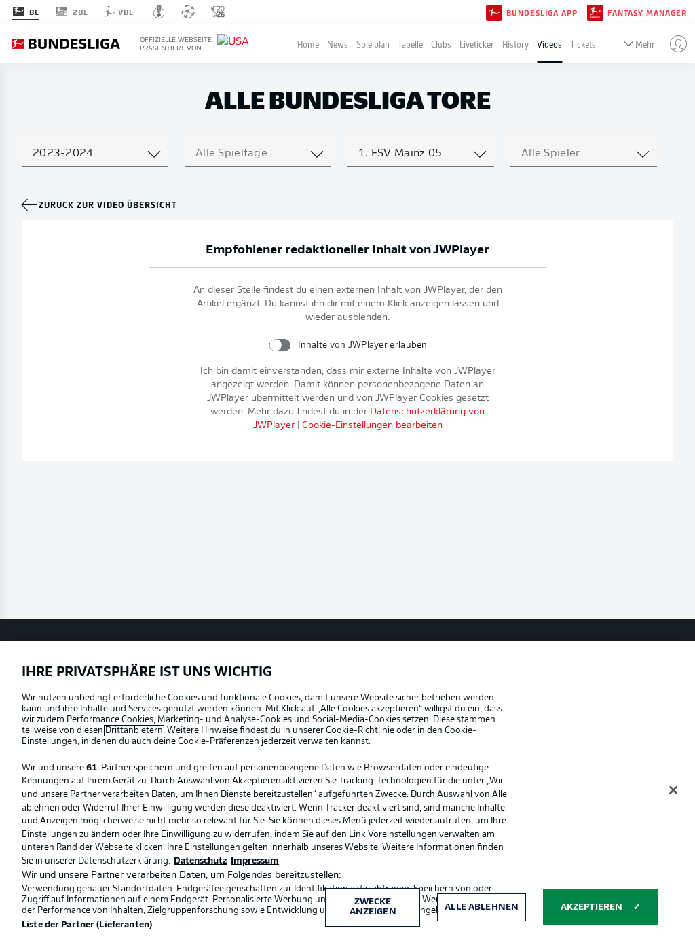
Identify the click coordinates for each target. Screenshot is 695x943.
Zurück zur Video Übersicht (108, 204)
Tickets (583, 43)
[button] (673, 43)
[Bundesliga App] (494, 11)
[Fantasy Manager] (595, 11)
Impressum (255, 861)
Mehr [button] (645, 43)
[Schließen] (673, 790)
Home (308, 43)
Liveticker (476, 43)
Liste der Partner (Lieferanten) (87, 925)
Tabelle (410, 43)
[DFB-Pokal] (159, 11)
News (337, 43)
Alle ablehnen (482, 907)
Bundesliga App (542, 12)
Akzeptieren (591, 907)
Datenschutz (200, 861)
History (515, 43)
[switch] (279, 344)
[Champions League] (188, 11)
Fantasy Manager (647, 12)
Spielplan (373, 43)
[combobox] (95, 153)
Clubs (441, 43)
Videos (549, 43)
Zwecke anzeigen (373, 907)
